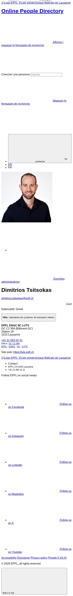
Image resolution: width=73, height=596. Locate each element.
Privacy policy (39, 557)
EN (10, 164)
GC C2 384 (14, 343)
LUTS (25, 346)
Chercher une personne (15, 74)
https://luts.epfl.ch (23, 352)
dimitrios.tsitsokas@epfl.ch (17, 298)
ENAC (12, 346)
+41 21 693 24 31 (11, 340)
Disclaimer (23, 557)
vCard (69, 304)
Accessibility (8, 557)
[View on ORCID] (34, 250)
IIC (18, 346)
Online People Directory (32, 11)
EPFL (4, 346)
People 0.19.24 (57, 557)
